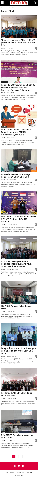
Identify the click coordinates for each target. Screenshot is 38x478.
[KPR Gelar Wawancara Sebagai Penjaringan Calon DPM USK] (19, 160)
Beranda (3, 8)
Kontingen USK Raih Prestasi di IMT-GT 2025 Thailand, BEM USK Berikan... (19, 219)
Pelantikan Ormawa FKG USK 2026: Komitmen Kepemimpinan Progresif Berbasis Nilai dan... (18, 87)
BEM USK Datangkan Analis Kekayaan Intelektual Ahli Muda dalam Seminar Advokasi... (17, 264)
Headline (4, 126)
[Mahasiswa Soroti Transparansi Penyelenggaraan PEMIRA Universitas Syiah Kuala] (19, 116)
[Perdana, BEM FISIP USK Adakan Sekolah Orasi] (19, 379)
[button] (34, 3)
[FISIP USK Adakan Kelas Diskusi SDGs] (19, 292)
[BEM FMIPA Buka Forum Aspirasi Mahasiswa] (19, 421)
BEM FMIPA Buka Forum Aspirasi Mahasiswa (17, 436)
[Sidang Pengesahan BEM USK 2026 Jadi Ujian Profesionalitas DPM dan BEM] (19, 26)
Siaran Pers (5, 82)
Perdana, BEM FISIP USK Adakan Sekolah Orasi (17, 394)
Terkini (3, 37)
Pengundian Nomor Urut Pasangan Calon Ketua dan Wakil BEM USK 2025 (18, 351)
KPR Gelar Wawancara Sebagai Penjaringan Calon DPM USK (16, 175)
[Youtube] (22, 466)
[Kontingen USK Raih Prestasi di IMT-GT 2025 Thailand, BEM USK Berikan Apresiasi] (19, 202)
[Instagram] (15, 466)
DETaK (3, 48)
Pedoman (29, 472)
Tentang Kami (20, 472)
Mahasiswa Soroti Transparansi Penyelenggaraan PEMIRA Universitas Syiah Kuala (16, 132)
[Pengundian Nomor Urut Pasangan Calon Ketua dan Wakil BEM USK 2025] (19, 334)
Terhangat (4, 171)
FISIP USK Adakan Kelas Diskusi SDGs (16, 307)
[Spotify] (19, 466)
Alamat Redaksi (10, 472)
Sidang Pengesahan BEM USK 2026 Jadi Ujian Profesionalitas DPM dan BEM (18, 43)
